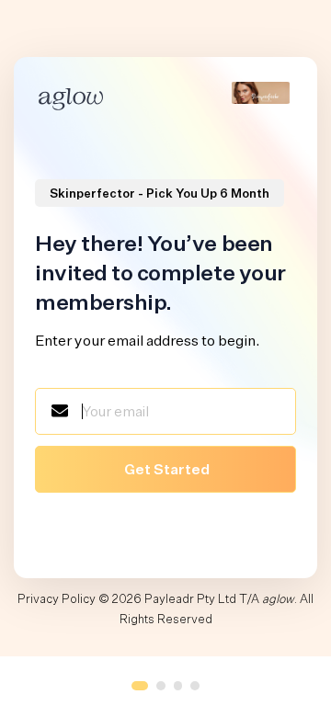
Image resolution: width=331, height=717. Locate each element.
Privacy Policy (56, 599)
